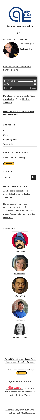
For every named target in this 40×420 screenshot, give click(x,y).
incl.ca (6, 214)
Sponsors (30, 362)
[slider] (18, 81)
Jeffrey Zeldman (20, 251)
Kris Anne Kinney (20, 274)
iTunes (5, 135)
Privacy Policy (30, 359)
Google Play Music (10, 140)
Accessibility (9, 359)
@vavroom (8, 217)
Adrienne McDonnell (20, 337)
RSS (4, 130)
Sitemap (19, 359)
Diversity (21, 362)
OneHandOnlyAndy (27, 49)
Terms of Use (11, 362)
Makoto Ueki (20, 296)
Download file (9, 96)
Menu (21, 33)
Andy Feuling (8, 99)
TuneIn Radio (8, 144)
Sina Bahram (20, 320)
